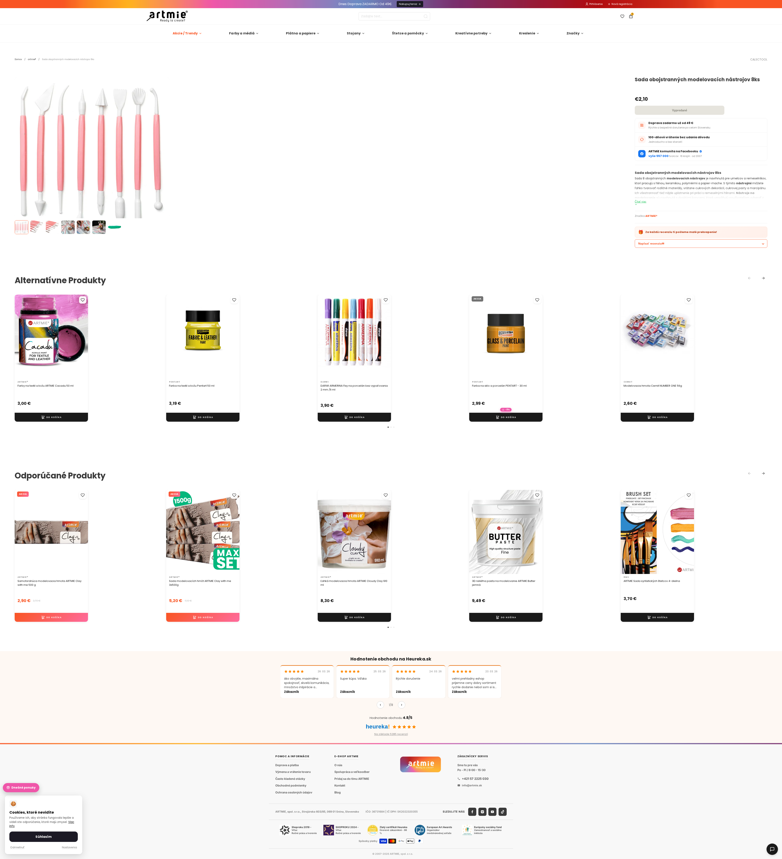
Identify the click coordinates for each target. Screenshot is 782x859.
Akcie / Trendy (185, 33)
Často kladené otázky (290, 778)
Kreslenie (527, 33)
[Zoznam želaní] (622, 16)
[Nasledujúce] (401, 705)
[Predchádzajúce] (380, 705)
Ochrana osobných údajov (293, 792)
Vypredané (679, 110)
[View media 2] (37, 227)
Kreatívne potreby (471, 33)
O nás (338, 765)
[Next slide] (763, 278)
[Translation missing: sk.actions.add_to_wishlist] (82, 300)
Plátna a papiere (300, 33)
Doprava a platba (287, 765)
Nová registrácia (622, 4)
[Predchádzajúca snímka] (22, 336)
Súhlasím (43, 837)
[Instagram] (482, 812)
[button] (388, 427)
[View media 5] (83, 227)
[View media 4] (68, 227)
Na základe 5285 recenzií (391, 734)
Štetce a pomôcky (408, 33)
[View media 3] (52, 227)
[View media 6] (99, 227)
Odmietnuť (17, 847)
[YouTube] (492, 812)
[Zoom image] (92, 154)
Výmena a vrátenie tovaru (293, 771)
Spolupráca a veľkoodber (352, 771)
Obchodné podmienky (290, 785)
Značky (573, 33)
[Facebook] (472, 812)
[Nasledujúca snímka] (80, 336)
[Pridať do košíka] (51, 417)
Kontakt (339, 785)
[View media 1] (22, 227)
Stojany (354, 33)
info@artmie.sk (472, 785)
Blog (337, 792)
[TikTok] (503, 812)
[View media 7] (114, 227)
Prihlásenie (596, 4)
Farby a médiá (242, 33)
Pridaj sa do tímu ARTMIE (351, 778)
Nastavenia (69, 847)
